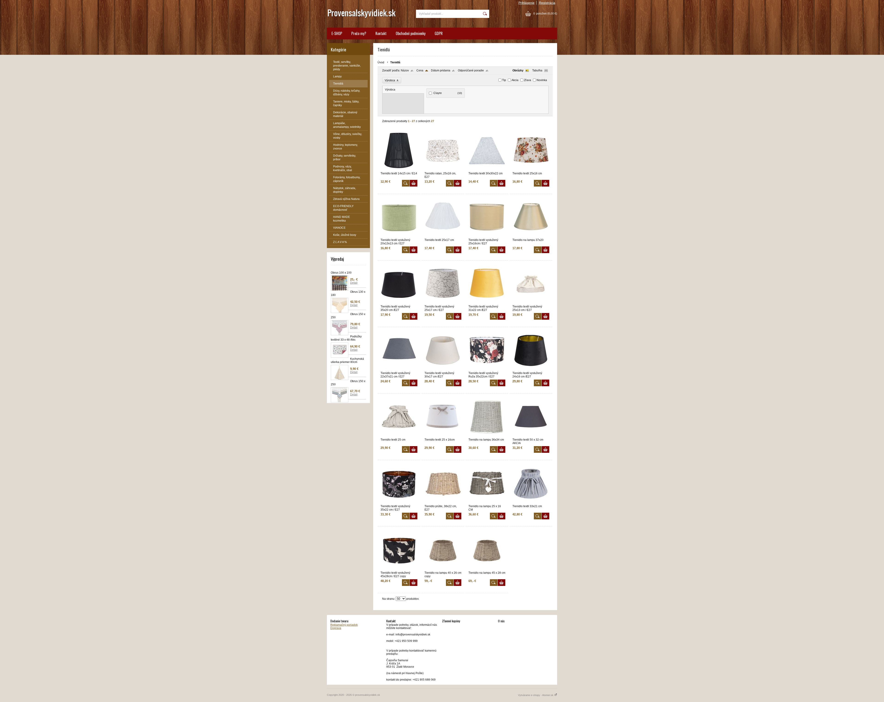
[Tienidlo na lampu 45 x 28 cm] (486, 569)
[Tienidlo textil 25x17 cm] (443, 236)
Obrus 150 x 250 (348, 316)
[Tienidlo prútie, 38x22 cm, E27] (443, 502)
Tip (504, 80)
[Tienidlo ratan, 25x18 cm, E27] (443, 169)
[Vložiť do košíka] (413, 183)
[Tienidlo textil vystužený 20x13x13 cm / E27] (399, 236)
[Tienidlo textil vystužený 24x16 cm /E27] (530, 369)
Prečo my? (358, 33)
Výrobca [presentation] (390, 89)
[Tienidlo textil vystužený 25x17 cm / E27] (443, 302)
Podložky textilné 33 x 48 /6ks (346, 338)
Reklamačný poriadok (344, 624)
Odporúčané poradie (471, 70)
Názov (405, 70)
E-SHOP (337, 33)
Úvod (381, 62)
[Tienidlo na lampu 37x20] (530, 236)
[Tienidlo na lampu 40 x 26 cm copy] (443, 569)
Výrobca (392, 80)
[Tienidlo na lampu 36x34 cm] (486, 436)
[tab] (403, 90)
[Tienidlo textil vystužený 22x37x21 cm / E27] (399, 369)
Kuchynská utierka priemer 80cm (347, 360)
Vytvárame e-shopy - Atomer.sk (536, 695)
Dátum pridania (440, 70)
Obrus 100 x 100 (341, 272)
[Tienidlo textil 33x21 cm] (530, 502)
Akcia (515, 80)
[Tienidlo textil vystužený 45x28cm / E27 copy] (399, 569)
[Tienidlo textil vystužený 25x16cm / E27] (486, 236)
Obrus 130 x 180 (348, 293)
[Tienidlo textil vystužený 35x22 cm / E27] (399, 502)
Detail (354, 282)
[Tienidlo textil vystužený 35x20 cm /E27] (399, 302)
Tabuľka (537, 70)
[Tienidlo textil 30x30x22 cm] (486, 169)
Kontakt (381, 33)
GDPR (439, 33)
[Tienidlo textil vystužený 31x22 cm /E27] (486, 302)
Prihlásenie (526, 3)
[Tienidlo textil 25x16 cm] (530, 169)
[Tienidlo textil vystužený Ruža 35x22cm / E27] (486, 369)
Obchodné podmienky (410, 33)
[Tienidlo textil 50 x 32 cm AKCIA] (530, 436)
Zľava (527, 80)
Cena (419, 70)
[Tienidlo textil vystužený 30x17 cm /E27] (443, 369)
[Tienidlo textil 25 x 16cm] (443, 436)
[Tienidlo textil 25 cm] (399, 436)
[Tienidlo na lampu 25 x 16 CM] (486, 502)
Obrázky (517, 70)
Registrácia (547, 3)
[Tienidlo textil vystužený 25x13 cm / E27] (530, 302)
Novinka (542, 80)
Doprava (335, 628)
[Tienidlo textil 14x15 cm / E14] (399, 169)
